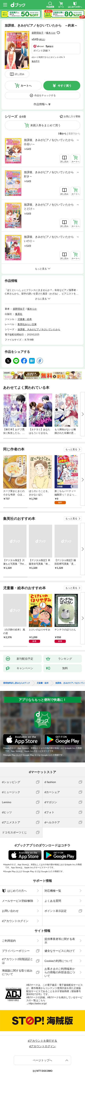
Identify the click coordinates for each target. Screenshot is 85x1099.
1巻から (62, 133)
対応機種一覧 (52, 890)
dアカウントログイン (15, 921)
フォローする (58, 33)
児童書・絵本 (25, 319)
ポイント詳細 (40, 50)
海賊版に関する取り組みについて (17, 972)
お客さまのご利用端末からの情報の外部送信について (59, 972)
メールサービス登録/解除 (17, 900)
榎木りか (51, 32)
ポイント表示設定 (55, 910)
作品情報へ (40, 104)
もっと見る (71, 449)
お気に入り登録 (72, 116)
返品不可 (36, 61)
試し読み (19, 74)
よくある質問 (52, 900)
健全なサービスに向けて (59, 950)
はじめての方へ (17, 890)
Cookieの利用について (58, 960)
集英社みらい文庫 (27, 324)
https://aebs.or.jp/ (38, 1003)
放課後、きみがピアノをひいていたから (39, 329)
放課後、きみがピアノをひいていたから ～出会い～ (51, 142)
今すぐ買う (65, 85)
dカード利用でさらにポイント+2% (47, 57)
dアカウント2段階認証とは (17, 960)
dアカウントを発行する (42, 1040)
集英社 (18, 314)
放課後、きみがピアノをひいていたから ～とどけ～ (51, 206)
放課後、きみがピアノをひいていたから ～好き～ (51, 174)
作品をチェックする (45, 95)
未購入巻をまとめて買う (45, 125)
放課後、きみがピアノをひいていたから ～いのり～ (51, 238)
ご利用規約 (9, 940)
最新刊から (74, 133)
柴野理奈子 (37, 32)
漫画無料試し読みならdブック (16, 683)
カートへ (26, 85)
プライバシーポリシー (16, 950)
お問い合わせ (10, 910)
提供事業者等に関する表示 (59, 940)
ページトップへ (42, 1060)
